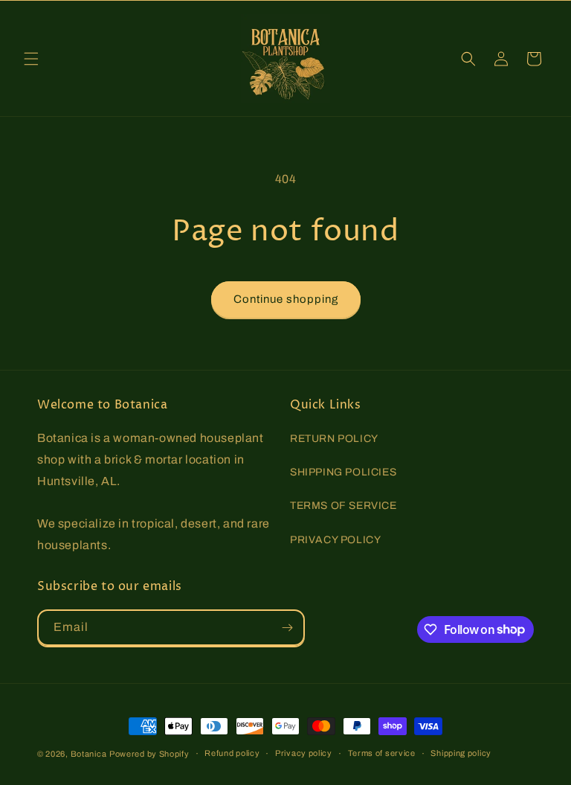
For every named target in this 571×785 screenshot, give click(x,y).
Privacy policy (303, 753)
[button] (31, 58)
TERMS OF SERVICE (343, 505)
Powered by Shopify (149, 753)
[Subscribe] (287, 627)
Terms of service (382, 753)
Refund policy (231, 753)
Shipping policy (460, 753)
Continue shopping (285, 299)
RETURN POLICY (334, 438)
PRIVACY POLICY (335, 539)
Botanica (89, 753)
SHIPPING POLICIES (343, 472)
